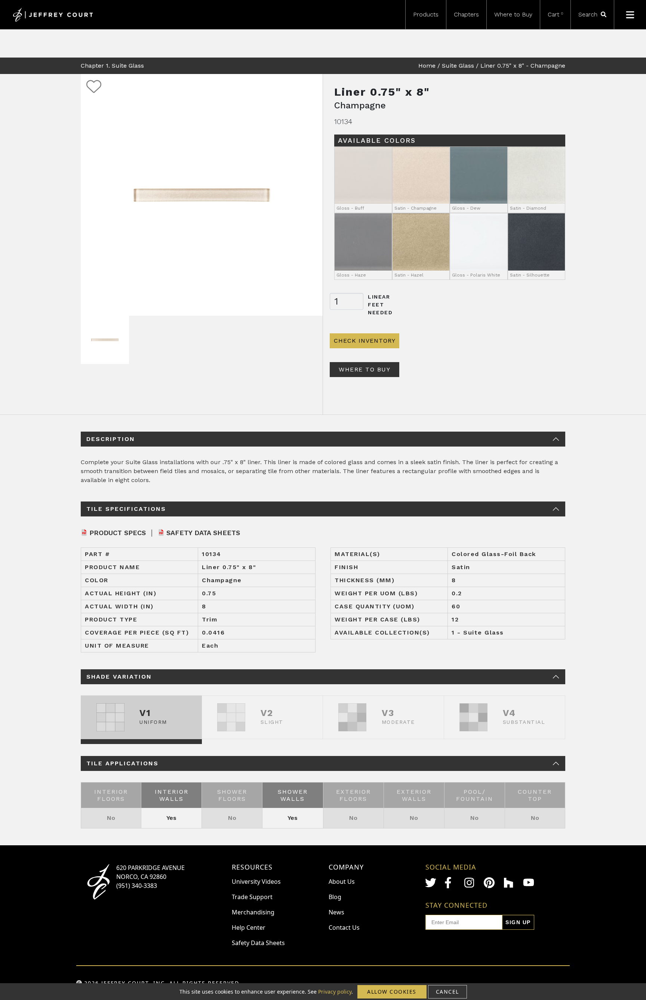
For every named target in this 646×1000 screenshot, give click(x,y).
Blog (335, 897)
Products (426, 14)
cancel (447, 991)
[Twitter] (430, 882)
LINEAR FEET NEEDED (380, 304)
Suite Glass (458, 65)
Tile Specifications (126, 508)
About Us (342, 881)
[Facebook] (450, 882)
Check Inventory (365, 340)
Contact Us (344, 927)
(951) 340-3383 (136, 886)
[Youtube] (528, 882)
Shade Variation (119, 676)
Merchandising (253, 912)
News (336, 912)
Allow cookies (391, 991)
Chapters (466, 14)
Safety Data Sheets (203, 533)
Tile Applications (122, 763)
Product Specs (117, 533)
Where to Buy (513, 14)
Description (110, 438)
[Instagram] (470, 882)
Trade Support (252, 897)
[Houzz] (509, 882)
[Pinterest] (489, 882)
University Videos (256, 881)
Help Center (248, 927)
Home (427, 65)
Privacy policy (334, 991)
